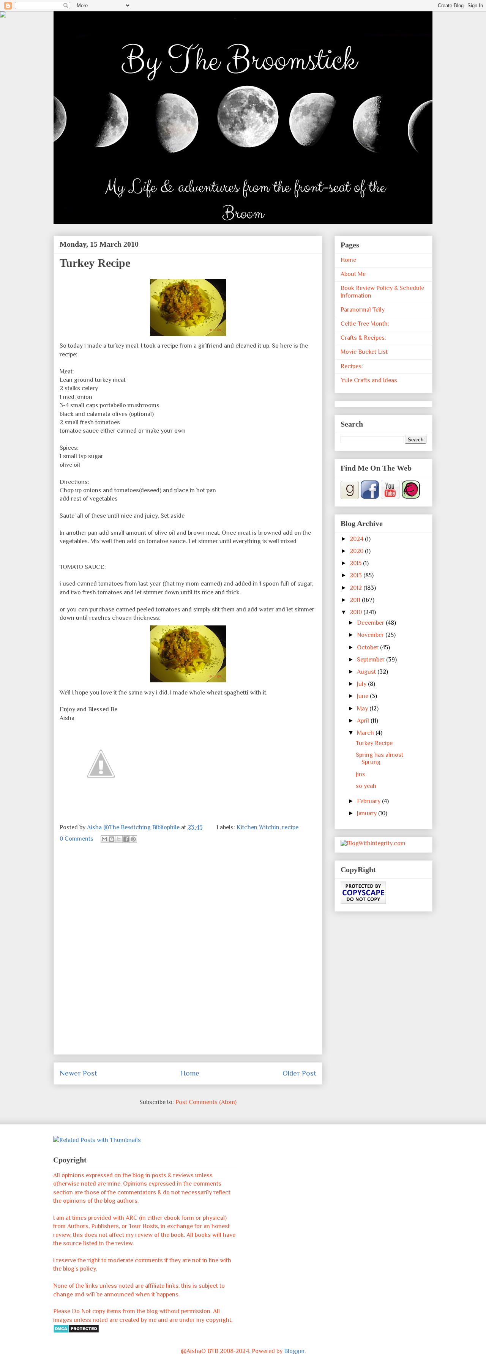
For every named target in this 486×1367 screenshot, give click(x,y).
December (371, 622)
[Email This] (104, 839)
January (367, 813)
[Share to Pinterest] (133, 839)
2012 (356, 587)
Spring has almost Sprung (379, 758)
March (366, 732)
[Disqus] (188, 953)
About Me (353, 274)
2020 (357, 551)
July (362, 683)
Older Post (299, 1073)
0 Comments (76, 838)
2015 (356, 563)
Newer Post (78, 1073)
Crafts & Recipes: (363, 337)
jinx (360, 774)
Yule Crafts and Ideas (369, 380)
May (363, 708)
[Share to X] (119, 839)
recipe (290, 827)
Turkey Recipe (374, 743)
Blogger (294, 1351)
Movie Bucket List (364, 351)
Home (190, 1073)
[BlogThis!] (111, 839)
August (367, 671)
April (364, 720)
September (371, 659)
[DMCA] (76, 1331)
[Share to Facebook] (126, 839)
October (368, 647)
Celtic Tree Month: (365, 323)
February (369, 801)
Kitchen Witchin (258, 827)
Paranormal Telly (363, 309)
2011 (356, 600)
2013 (356, 575)
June (363, 696)
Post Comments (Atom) (206, 1102)
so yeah (366, 786)
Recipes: (352, 366)
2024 (357, 538)
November (371, 635)
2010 (356, 612)
